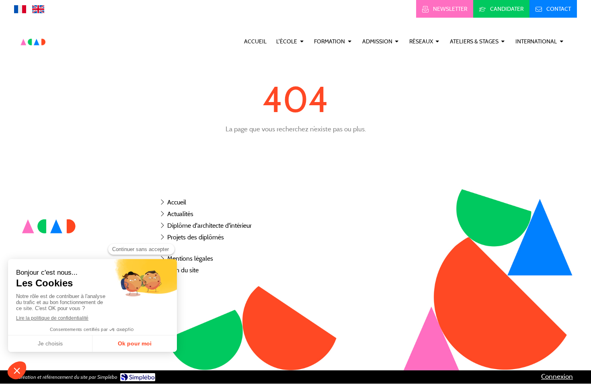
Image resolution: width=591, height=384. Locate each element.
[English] (38, 9)
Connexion (557, 376)
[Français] (20, 9)
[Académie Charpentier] (33, 54)
